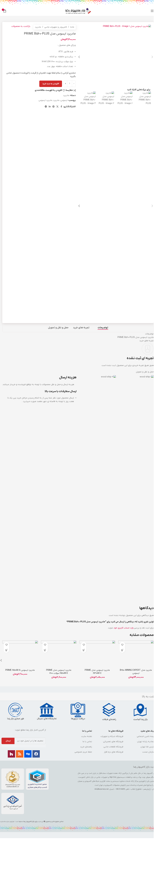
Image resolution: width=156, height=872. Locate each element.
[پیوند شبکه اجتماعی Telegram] (46, 107)
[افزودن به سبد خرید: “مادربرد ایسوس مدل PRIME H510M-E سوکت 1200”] (45, 650)
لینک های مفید (147, 731)
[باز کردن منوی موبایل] (152, 11)
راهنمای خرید (86, 746)
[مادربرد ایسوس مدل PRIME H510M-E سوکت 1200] (59, 653)
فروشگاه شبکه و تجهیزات (112, 736)
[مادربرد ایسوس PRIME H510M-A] (20, 653)
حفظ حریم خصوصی (83, 752)
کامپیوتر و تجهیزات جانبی (55, 27)
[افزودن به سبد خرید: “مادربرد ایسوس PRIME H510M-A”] (6, 650)
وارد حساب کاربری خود (123, 627)
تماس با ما (87, 731)
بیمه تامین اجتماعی (145, 736)
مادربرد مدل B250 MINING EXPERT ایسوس (136, 672)
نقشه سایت (86, 736)
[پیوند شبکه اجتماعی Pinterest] (53, 107)
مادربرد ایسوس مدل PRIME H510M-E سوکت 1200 (58, 672)
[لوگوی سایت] (78, 10)
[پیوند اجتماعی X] (57, 107)
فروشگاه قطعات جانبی (113, 746)
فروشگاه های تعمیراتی (113, 741)
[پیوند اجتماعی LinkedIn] (49, 107)
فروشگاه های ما (115, 731)
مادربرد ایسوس (45, 100)
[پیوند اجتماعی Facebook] (61, 107)
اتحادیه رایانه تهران (145, 741)
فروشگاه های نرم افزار (113, 752)
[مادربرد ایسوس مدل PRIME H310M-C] (97, 653)
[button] (152, 57)
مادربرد (38, 27)
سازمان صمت (148, 752)
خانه (72, 27)
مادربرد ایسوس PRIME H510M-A (20, 670)
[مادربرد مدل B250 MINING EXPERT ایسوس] (136, 653)
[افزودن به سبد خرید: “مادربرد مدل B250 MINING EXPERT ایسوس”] (122, 650)
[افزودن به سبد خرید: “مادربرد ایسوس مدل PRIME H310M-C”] (83, 650)
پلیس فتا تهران (147, 746)
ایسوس (63, 100)
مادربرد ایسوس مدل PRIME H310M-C (97, 672)
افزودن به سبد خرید (50, 83)
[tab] (103, 327)
